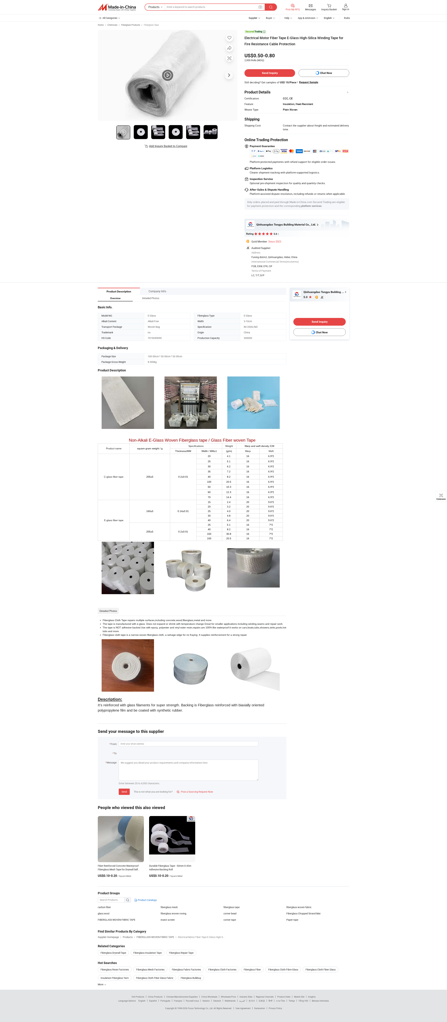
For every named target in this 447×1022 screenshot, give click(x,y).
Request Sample (308, 82)
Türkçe (292, 1000)
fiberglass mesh (169, 907)
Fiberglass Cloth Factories (222, 969)
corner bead (230, 913)
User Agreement (243, 1008)
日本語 (262, 1000)
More (101, 984)
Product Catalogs (147, 900)
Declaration (259, 1008)
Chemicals (112, 24)
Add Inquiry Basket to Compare (168, 146)
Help (286, 18)
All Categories (109, 18)
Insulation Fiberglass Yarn (115, 978)
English (141, 1000)
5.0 (305, 297)
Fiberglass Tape (151, 24)
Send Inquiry (270, 73)
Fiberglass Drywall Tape (113, 952)
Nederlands (230, 1000)
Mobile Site (299, 996)
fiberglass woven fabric (299, 907)
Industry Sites (246, 996)
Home (101, 24)
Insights (312, 996)
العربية (242, 1000)
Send (124, 791)
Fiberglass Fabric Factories (186, 969)
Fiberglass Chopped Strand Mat (303, 913)
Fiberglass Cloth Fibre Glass (283, 969)
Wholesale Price (228, 996)
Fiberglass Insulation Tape (147, 952)
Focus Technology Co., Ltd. (201, 1008)
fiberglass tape (232, 907)
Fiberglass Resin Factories (115, 969)
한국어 (252, 1000)
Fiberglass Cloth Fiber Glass (321, 969)
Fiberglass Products (130, 24)
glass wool (103, 913)
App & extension (306, 18)
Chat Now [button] (326, 73)
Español (153, 1000)
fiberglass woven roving (173, 913)
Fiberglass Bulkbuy (191, 978)
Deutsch (217, 1000)
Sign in (345, 9)
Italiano (206, 1000)
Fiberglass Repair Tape (181, 952)
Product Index (283, 996)
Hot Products (138, 996)
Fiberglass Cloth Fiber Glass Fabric (154, 978)
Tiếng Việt (303, 1000)
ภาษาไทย (280, 1000)
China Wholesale (209, 996)
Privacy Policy (275, 1008)
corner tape (230, 919)
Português (165, 1000)
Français (178, 1000)
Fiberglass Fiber (252, 969)
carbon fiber (104, 907)
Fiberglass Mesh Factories (150, 969)
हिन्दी (270, 1000)
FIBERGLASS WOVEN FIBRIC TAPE (116, 919)
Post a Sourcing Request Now (195, 791)
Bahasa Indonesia (320, 1000)
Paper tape (292, 919)
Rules (347, 18)
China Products (155, 996)
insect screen (168, 919)
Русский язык (192, 1000)
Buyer (269, 18)
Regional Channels (265, 996)
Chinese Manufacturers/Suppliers (182, 996)
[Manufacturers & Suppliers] (117, 7)
